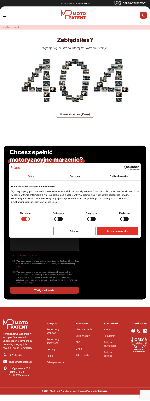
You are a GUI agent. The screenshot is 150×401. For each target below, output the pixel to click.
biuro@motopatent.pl (20, 361)
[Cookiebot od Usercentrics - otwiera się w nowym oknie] (126, 168)
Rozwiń (19, 266)
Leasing (50, 349)
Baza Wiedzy (83, 335)
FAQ (78, 342)
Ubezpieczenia (84, 329)
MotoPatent (8, 27)
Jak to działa (82, 355)
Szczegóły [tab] (75, 176)
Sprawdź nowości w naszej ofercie (75, 3)
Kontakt (108, 329)
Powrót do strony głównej (75, 114)
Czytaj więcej (28, 282)
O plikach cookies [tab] (119, 176)
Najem (49, 355)
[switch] (58, 219)
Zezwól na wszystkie (117, 231)
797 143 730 (15, 354)
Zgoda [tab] (31, 176)
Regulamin (109, 335)
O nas (79, 348)
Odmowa (74, 231)
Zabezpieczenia (55, 362)
